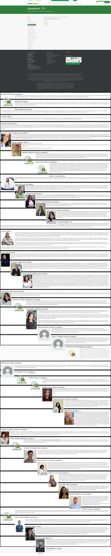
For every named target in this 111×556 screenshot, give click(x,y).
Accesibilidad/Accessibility (51, 60)
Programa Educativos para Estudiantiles (33, 36)
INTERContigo (30, 46)
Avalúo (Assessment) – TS (31, 24)
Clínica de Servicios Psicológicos (52, 61)
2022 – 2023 (46, 25)
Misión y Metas (30, 20)
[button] (47, 3)
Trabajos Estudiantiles (31, 34)
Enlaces (80, 3)
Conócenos (49, 3)
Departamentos (71, 3)
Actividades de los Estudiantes (32, 32)
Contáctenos (29, 48)
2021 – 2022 (46, 23)
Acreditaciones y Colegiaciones (32, 22)
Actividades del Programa (31, 30)
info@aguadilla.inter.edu (38, 0)
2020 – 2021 (46, 22)
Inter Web (57, 0)
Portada (29, 16)
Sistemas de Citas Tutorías (51, 56)
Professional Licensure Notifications (73, 63)
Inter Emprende (49, 62)
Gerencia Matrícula (61, 3)
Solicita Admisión (66, 0)
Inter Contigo (49, 64)
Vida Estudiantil (76, 3)
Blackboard (53, 0)
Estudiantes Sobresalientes (31, 38)
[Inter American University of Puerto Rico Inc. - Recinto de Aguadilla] (33, 3)
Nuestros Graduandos (31, 40)
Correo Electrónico (61, 0)
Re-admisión (75, 0)
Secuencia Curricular (30, 44)
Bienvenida (29, 18)
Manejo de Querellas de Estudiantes (52, 55)
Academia (66, 3)
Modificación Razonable (50, 54)
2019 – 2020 (46, 20)
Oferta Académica (55, 3)
